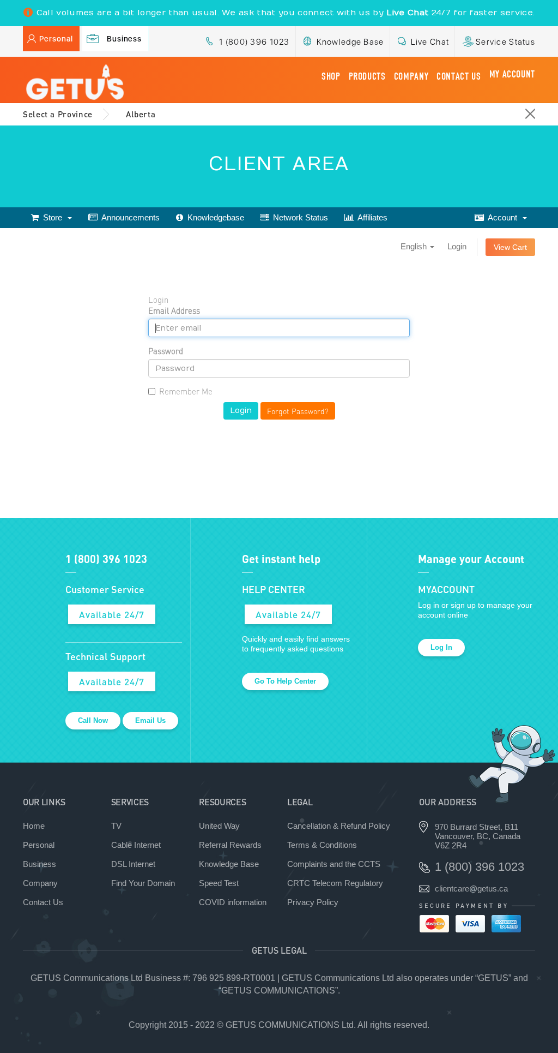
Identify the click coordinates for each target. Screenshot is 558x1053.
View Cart (510, 247)
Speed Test (219, 883)
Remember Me (186, 391)
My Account (512, 74)
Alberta (140, 114)
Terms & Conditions (322, 844)
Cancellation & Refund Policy (338, 825)
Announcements (129, 217)
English (415, 246)
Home (34, 825)
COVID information (232, 902)
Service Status (505, 42)
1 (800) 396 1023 (254, 42)
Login (456, 246)
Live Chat (430, 42)
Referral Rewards (230, 844)
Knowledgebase (213, 217)
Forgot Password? (298, 411)
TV (116, 825)
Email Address (174, 310)
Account (502, 217)
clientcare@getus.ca (471, 888)
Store (52, 217)
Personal (56, 38)
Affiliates (370, 217)
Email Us (150, 720)
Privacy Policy (312, 902)
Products (367, 76)
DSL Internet (133, 864)
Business (124, 38)
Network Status (298, 217)
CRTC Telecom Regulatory (335, 883)
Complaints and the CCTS (333, 864)
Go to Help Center (285, 681)
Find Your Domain (143, 883)
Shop (331, 76)
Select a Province (58, 114)
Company (411, 76)
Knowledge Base (350, 42)
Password (165, 350)
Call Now (93, 720)
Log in (441, 647)
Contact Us (458, 76)
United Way (219, 825)
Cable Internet (136, 844)
